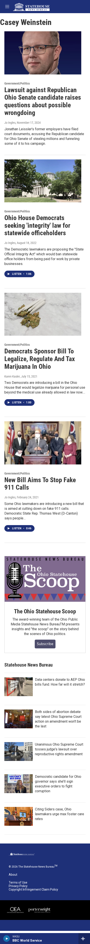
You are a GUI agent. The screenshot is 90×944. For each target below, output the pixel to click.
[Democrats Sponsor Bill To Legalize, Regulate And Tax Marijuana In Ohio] (42, 314)
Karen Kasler (12, 376)
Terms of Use (18, 882)
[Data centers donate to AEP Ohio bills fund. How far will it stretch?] (18, 686)
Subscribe (45, 643)
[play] (6, 938)
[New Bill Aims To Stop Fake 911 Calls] (42, 442)
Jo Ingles (10, 122)
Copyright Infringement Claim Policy (33, 889)
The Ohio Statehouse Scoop (45, 611)
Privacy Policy (18, 886)
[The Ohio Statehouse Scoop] (45, 579)
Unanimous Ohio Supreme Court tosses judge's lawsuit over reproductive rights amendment (59, 749)
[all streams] (84, 938)
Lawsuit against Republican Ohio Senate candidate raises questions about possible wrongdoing (42, 101)
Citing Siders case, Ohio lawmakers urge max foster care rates (59, 814)
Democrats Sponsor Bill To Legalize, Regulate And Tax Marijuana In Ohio (39, 358)
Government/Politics (17, 83)
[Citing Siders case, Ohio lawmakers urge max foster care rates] (18, 816)
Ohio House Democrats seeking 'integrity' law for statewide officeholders (37, 225)
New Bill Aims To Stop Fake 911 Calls (40, 483)
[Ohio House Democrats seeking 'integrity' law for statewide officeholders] (42, 180)
